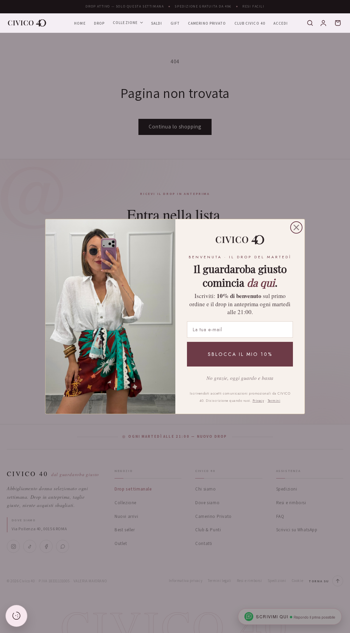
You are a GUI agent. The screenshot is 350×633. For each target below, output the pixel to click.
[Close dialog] (296, 227)
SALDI (156, 23)
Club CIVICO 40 (249, 23)
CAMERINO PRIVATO (207, 23)
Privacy (258, 400)
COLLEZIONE (125, 22)
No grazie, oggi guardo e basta (239, 377)
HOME (79, 23)
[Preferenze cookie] (16, 616)
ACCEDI (280, 23)
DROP (99, 23)
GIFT (175, 23)
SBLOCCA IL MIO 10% (240, 354)
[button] (310, 23)
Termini (274, 400)
